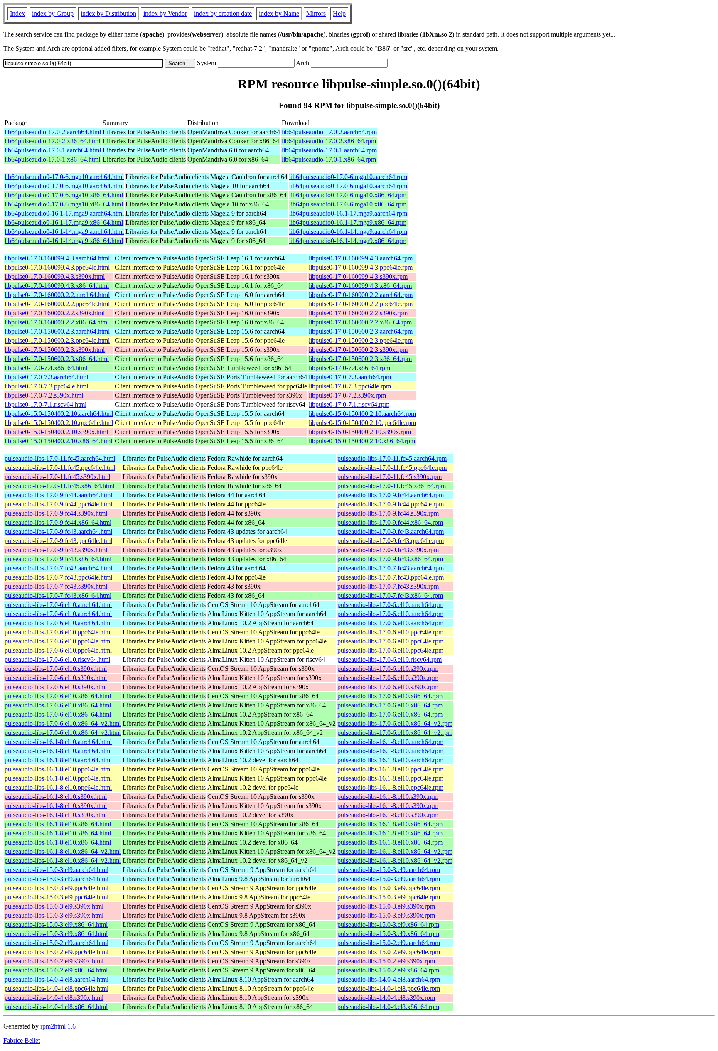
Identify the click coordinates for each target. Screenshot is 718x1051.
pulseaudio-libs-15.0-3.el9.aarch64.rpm (388, 869)
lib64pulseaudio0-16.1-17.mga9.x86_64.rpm (347, 222)
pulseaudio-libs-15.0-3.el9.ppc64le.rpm (388, 887)
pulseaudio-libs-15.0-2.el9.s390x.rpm (386, 961)
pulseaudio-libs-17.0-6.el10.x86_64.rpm (390, 696)
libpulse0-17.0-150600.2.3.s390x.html (55, 349)
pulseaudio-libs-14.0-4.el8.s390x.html (54, 997)
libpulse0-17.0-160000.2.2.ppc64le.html (57, 303)
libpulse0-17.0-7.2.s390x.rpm (347, 395)
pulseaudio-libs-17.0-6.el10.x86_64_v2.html (63, 723)
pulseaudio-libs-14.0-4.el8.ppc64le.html (56, 988)
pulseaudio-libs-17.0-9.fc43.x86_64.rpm (390, 558)
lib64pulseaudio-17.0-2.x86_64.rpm (329, 141)
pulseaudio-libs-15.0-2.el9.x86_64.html (56, 970)
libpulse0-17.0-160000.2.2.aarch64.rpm (361, 294)
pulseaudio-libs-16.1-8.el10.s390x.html (56, 796)
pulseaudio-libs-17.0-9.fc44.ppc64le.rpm (390, 504)
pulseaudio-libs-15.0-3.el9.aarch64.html (56, 869)
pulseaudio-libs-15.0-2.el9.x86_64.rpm (388, 970)
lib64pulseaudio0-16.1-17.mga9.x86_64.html (64, 222)
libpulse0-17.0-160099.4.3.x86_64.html (57, 285)
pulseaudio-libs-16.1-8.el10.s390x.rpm (387, 796)
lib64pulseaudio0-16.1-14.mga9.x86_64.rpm (347, 240)
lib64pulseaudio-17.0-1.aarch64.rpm (329, 150)
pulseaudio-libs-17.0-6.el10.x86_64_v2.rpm (394, 723)
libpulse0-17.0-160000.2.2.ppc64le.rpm (361, 303)
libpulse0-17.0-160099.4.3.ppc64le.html (57, 267)
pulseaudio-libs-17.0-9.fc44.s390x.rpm (388, 513)
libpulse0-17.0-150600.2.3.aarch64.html (57, 331)
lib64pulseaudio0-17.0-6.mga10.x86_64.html (64, 195)
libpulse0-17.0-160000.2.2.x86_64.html (57, 322)
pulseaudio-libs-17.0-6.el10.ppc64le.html (58, 632)
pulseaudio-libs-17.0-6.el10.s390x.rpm (387, 668)
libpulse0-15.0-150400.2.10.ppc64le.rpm (362, 422)
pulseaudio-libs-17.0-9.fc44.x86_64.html (58, 522)
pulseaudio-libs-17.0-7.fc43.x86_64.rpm (390, 595)
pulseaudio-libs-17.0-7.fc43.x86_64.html (58, 595)
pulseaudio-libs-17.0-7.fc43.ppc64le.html (58, 577)
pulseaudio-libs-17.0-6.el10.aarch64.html (58, 604)
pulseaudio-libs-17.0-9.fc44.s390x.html (56, 513)
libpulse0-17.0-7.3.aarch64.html (46, 377)
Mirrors (316, 13)
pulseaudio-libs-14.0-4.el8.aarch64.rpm (388, 979)
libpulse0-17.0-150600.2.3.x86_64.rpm (360, 358)
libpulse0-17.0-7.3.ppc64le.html (46, 386)
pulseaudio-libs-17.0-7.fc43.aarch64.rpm (390, 568)
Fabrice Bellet (21, 1040)
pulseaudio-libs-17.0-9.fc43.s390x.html (56, 549)
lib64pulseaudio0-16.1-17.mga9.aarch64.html (64, 213)
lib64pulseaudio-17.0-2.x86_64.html (52, 141)
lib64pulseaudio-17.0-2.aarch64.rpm (329, 131)
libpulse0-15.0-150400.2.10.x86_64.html (58, 440)
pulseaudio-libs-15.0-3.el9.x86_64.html (56, 924)
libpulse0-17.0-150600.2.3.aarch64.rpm (361, 331)
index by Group (53, 13)
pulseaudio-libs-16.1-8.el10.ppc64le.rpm (390, 769)
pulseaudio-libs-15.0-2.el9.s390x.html (54, 961)
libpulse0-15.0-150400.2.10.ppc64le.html (59, 422)
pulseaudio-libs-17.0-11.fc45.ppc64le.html (60, 467)
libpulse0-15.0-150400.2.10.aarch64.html (59, 413)
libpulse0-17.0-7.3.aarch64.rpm (350, 377)
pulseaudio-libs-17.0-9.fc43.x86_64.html (58, 558)
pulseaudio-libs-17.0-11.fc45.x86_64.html (59, 485)
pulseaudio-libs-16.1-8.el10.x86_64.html (58, 824)
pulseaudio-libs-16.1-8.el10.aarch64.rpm (390, 741)
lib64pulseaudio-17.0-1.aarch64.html (53, 150)
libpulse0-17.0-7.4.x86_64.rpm (349, 367)
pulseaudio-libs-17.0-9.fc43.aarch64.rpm (390, 531)
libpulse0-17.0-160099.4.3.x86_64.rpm (360, 285)
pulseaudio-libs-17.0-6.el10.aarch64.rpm (390, 604)
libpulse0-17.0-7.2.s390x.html (44, 395)
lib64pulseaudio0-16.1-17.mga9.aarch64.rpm (348, 213)
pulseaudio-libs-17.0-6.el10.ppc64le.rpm (390, 632)
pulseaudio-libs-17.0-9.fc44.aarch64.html (58, 494)
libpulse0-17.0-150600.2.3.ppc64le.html (57, 340)
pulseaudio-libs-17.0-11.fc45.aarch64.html (60, 458)
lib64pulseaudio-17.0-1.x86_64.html (52, 159)
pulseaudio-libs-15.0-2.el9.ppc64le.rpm (388, 951)
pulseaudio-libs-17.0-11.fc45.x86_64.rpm (391, 485)
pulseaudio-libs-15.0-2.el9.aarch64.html (56, 942)
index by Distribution (108, 13)
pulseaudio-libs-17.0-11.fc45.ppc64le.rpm (392, 467)
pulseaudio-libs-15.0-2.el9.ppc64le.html (56, 951)
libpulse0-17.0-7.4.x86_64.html (46, 367)
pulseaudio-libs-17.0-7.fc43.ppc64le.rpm (390, 577)
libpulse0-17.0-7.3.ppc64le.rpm (350, 386)
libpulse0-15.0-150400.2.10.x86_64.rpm (362, 440)
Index (17, 13)
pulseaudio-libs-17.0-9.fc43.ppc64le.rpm (390, 540)
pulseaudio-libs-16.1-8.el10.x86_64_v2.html (63, 851)
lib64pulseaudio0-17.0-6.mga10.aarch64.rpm (348, 176)
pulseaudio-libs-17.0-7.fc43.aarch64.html (58, 568)
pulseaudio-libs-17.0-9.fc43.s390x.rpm (388, 549)
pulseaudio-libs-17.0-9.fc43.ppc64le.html (58, 540)
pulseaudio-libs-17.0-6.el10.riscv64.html (57, 659)
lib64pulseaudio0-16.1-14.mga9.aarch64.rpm (348, 231)
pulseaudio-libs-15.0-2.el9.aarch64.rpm (388, 942)
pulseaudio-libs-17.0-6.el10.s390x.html (56, 668)
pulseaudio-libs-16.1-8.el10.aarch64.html (58, 741)
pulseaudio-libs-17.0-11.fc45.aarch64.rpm (392, 458)
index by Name (279, 13)
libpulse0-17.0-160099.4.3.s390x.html (55, 276)
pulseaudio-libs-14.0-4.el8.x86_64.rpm (388, 1006)
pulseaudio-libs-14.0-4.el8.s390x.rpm (386, 997)
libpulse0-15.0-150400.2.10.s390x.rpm (360, 431)
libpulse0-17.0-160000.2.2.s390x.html (55, 313)
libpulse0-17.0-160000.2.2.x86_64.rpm (360, 322)
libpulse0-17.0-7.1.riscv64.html (45, 404)
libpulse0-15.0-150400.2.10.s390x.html (56, 431)
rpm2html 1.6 (58, 1026)
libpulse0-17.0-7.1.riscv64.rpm (349, 404)
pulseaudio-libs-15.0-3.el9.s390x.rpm (386, 906)
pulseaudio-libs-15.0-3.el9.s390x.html (54, 906)
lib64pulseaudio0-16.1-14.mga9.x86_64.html (64, 240)
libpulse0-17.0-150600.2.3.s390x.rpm (358, 349)
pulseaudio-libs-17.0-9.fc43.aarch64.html (58, 531)
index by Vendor (165, 13)
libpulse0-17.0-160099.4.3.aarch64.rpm (361, 258)
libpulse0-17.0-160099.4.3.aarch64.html (57, 258)
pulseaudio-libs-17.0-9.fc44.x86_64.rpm (390, 522)
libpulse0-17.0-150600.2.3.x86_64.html (57, 358)
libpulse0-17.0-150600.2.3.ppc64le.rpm (361, 340)
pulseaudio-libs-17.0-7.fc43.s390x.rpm (388, 586)
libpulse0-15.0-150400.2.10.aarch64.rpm (362, 413)
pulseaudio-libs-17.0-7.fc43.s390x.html (56, 586)
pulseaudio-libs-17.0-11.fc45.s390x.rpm (389, 476)
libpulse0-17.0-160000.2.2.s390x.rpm (358, 313)
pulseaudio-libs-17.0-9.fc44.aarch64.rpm (390, 494)
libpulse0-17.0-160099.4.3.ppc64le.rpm (361, 267)
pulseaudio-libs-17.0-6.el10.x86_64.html (58, 696)
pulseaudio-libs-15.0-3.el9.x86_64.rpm (388, 924)
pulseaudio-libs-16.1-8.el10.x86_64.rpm (390, 824)
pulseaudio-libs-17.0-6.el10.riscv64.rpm (389, 659)
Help (339, 13)
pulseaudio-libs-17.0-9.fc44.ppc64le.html (58, 504)
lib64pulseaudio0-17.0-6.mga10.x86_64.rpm (347, 195)
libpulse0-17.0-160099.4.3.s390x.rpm (358, 276)
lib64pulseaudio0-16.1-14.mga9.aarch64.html (64, 231)
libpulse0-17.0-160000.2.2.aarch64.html (57, 294)
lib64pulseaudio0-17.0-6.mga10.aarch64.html (64, 176)
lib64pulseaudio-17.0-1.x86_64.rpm (329, 159)
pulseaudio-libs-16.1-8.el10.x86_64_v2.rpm (394, 851)
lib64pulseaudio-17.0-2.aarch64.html (53, 131)
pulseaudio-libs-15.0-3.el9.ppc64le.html (56, 887)
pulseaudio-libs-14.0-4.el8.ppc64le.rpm (388, 988)
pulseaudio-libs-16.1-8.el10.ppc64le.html (58, 769)
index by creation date (223, 13)
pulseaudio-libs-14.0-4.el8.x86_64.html (56, 1006)
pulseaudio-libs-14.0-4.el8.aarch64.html (56, 979)
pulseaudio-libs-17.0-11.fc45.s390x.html (57, 476)
